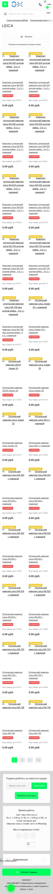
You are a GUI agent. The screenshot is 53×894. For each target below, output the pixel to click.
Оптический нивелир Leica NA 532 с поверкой (39, 617)
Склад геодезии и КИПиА (17, 20)
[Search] (5, 14)
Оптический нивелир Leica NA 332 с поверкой (12, 559)
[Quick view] (22, 54)
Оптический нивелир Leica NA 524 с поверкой (12, 617)
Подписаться (39, 786)
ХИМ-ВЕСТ (26, 880)
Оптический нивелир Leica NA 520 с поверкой (39, 559)
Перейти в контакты (26, 795)
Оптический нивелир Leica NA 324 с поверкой (39, 501)
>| (38, 760)
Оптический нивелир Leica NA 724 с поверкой (39, 675)
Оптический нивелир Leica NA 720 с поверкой (12, 675)
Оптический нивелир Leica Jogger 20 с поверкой (39, 329)
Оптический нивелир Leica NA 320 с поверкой (12, 501)
